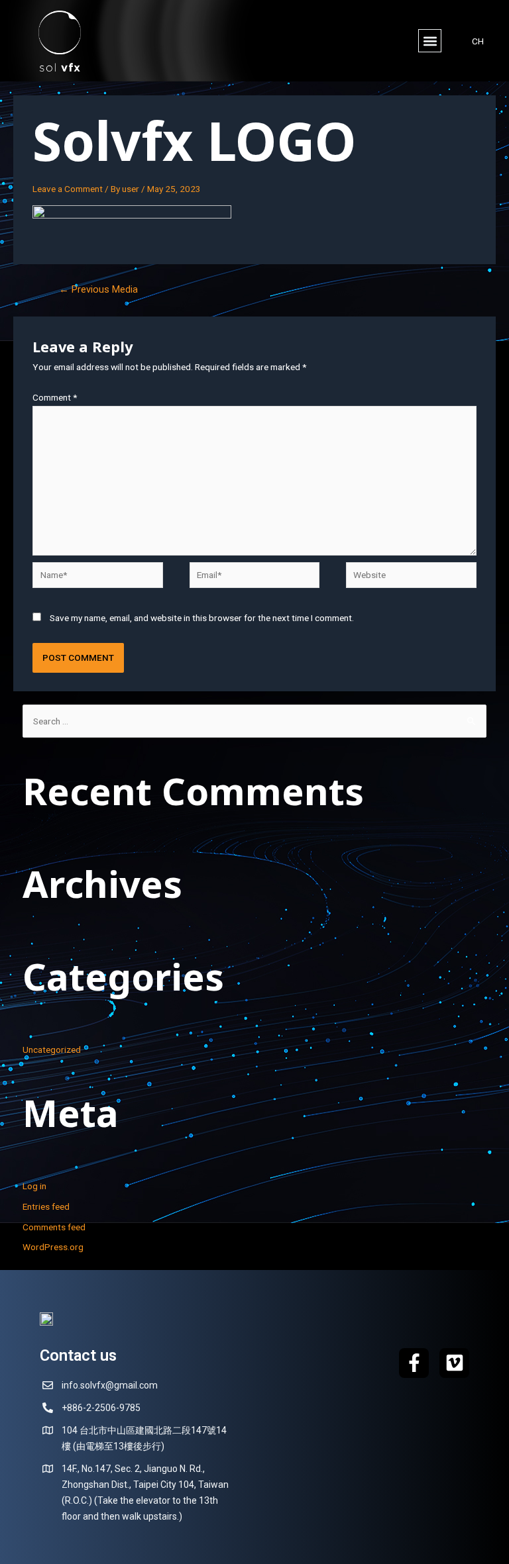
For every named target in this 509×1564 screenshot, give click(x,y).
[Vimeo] (454, 1363)
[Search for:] (255, 721)
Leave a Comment (67, 188)
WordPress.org (53, 1247)
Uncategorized (52, 1049)
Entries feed (46, 1206)
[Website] (411, 577)
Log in (34, 1186)
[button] (429, 40)
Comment (54, 397)
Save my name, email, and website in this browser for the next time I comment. (202, 617)
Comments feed (54, 1227)
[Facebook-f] (414, 1363)
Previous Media (98, 289)
